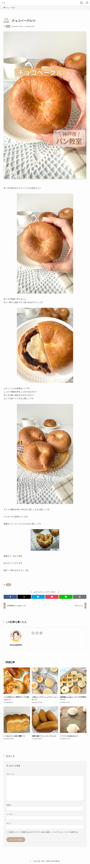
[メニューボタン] (87, 3)
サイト (8, 823)
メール (9, 814)
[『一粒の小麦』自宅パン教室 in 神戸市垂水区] (3, 3)
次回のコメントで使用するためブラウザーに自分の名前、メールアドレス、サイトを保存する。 (44, 832)
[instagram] (41, 633)
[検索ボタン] (81, 3)
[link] (33, 633)
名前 (8, 805)
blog (8, 26)
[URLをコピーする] (79, 597)
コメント (10, 774)
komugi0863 (16, 645)
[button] (10, 597)
